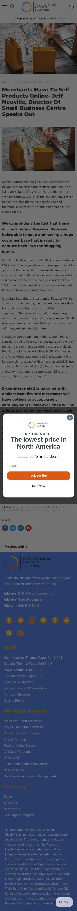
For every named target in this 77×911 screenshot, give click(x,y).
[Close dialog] (70, 417)
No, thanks (38, 486)
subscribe (38, 475)
